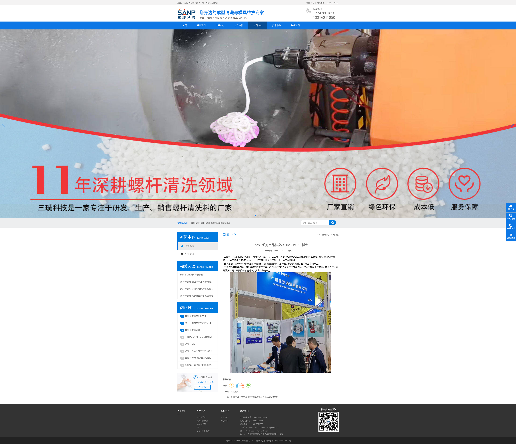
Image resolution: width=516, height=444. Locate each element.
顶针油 (199, 427)
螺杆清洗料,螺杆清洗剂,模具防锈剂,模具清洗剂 (210, 223)
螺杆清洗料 (201, 417)
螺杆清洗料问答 (192, 330)
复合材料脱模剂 (203, 431)
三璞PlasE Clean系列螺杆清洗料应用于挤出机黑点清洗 (199, 338)
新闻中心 (257, 25)
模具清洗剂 (201, 424)
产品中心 (220, 25)
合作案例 (239, 25)
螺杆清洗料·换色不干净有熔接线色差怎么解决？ (196, 283)
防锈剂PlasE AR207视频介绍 (199, 351)
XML (329, 3)
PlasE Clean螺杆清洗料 (191, 275)
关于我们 (201, 25)
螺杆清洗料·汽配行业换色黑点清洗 (196, 296)
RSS (336, 3)
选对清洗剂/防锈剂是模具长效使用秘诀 (196, 290)
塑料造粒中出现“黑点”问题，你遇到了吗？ (199, 359)
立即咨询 (202, 387)
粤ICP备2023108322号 (281, 441)
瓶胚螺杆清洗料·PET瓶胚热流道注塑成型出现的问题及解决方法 (199, 366)
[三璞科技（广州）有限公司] (187, 19)
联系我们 (295, 25)
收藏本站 (310, 3)
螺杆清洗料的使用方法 (196, 316)
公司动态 (189, 246)
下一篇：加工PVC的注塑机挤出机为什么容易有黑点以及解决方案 (250, 397)
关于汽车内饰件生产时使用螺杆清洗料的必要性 (199, 324)
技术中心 (276, 25)
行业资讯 (189, 254)
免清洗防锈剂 (202, 421)
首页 (184, 25)
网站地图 (320, 3)
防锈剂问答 (190, 344)
